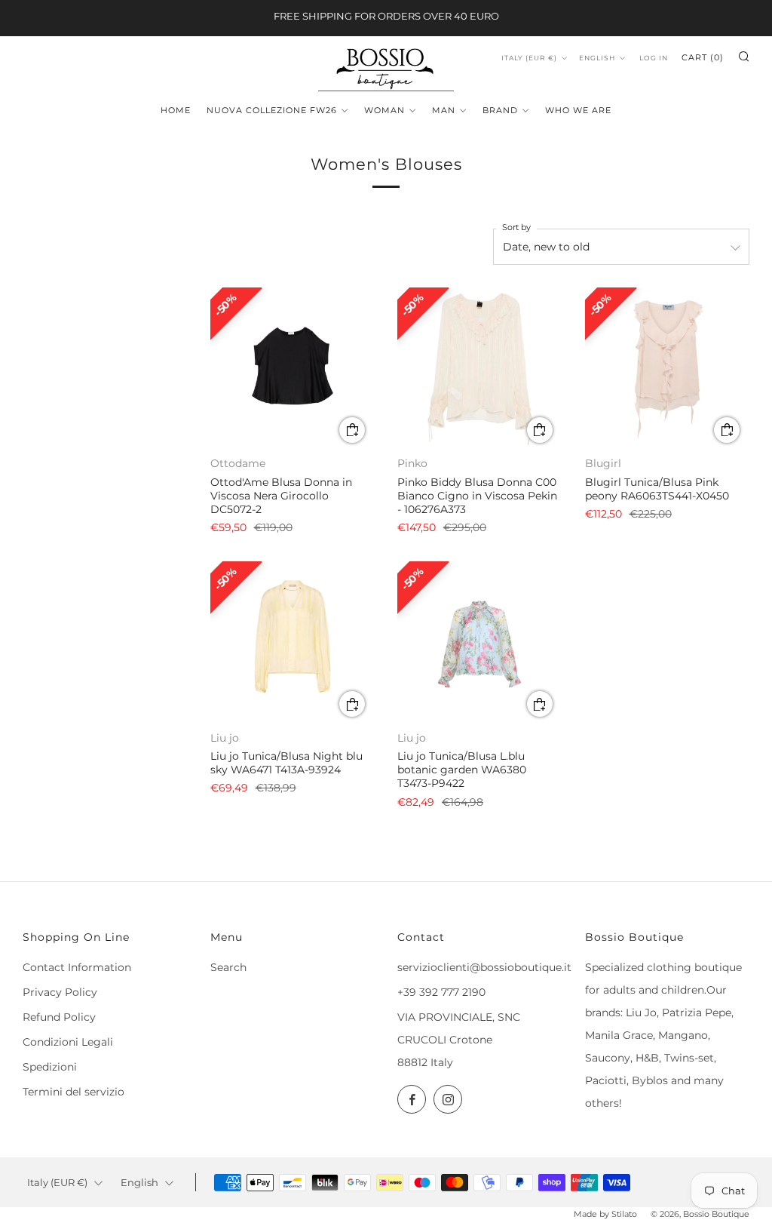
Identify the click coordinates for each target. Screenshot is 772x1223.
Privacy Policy (60, 992)
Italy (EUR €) (529, 58)
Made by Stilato (605, 1214)
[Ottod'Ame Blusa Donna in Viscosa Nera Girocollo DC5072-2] (292, 370)
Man (443, 110)
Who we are (578, 110)
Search (228, 967)
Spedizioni (50, 1067)
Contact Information (77, 967)
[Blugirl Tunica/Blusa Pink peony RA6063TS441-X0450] (667, 370)
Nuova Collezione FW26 (272, 110)
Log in (653, 58)
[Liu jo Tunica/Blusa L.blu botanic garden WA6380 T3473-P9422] (479, 644)
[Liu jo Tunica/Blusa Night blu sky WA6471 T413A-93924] (292, 644)
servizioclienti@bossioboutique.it (484, 967)
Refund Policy (59, 1017)
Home (176, 110)
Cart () (703, 57)
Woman (384, 110)
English (597, 58)
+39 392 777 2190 (441, 992)
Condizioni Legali (68, 1042)
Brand (500, 110)
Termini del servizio (73, 1092)
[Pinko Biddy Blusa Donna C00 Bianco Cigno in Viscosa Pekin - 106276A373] (479, 370)
